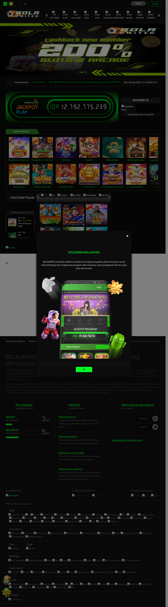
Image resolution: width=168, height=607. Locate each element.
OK (84, 369)
